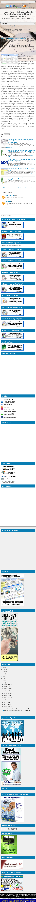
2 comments (4, 49)
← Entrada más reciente (8, 187)
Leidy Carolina (9, 195)
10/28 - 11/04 (7, 684)
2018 (4, 669)
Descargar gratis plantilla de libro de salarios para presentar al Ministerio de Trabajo (21, 151)
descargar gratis (10, 38)
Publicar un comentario (7, 210)
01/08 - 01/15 (7, 706)
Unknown (8, 201)
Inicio (19, 187)
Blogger (18, 896)
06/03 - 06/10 (7, 691)
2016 (4, 674)
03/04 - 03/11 (7, 700)
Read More (9, 147)
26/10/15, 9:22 (8, 207)
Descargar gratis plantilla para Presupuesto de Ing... (17, 708)
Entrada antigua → (30, 187)
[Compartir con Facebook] (9, 134)
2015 (4, 676)
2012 (4, 683)
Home (3, 38)
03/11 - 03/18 (7, 697)
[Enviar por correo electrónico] (5, 134)
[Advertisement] (18, 34)
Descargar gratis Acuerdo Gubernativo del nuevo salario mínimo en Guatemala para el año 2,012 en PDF (20, 141)
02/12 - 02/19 (7, 702)
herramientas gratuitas (20, 38)
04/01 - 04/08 (7, 695)
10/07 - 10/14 (7, 686)
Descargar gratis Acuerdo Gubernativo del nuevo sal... (17, 710)
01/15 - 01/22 (7, 704)
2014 (4, 678)
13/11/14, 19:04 (9, 200)
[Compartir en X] (8, 134)
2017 (4, 671)
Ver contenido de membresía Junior (10, 130)
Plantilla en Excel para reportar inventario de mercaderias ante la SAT (21, 160)
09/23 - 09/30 (7, 688)
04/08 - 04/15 (7, 693)
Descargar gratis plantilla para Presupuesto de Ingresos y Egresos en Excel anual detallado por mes (17, 46)
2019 (4, 667)
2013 (4, 680)
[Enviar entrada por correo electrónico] (2, 134)
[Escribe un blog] (6, 134)
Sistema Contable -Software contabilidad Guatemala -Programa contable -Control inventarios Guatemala (18, 14)
